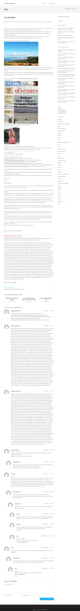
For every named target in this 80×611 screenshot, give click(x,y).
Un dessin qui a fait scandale (63, 35)
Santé (59, 196)
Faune (59, 140)
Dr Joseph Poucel (61, 130)
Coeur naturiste (9, 3)
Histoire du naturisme (62, 151)
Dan (58, 78)
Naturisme (39, 21)
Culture (59, 126)
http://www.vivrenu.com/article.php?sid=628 (28, 78)
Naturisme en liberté (61, 176)
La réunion (74, 8)
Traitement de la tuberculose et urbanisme (66, 31)
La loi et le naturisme (31, 21)
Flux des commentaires (62, 111)
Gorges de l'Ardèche (61, 149)
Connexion (60, 108)
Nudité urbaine (60, 180)
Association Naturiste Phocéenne (64, 124)
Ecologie (59, 133)
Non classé (60, 178)
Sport (59, 203)
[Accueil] (65, 8)
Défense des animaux (62, 128)
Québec (59, 192)
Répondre (52, 310)
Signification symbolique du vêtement (12, 298)
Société (59, 199)
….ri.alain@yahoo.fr (44, 518)
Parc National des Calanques (63, 183)
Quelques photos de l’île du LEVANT (68, 68)
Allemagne (60, 119)
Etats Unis (59, 137)
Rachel (59, 57)
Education (59, 135)
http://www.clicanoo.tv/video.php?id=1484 (24, 320)
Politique (59, 190)
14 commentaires (49, 21)
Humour (59, 153)
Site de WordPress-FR (62, 113)
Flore (59, 146)
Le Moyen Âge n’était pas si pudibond (65, 37)
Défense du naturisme (12, 282)
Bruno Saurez (9, 21)
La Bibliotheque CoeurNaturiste (63, 16)
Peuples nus (60, 187)
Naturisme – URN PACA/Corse (63, 174)
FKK (58, 144)
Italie (59, 155)
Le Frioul (59, 165)
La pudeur (60, 162)
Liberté (59, 169)
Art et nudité (60, 121)
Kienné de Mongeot (61, 158)
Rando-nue (60, 194)
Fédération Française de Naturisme (64, 142)
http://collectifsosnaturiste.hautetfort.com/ (41, 316)
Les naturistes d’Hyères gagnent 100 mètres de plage (29, 298)
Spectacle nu (60, 201)
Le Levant (59, 167)
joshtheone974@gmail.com (22, 542)
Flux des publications (62, 110)
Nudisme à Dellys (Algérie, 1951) (46, 298)
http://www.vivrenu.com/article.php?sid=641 (24, 315)
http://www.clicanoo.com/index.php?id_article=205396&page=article (31, 330)
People (59, 185)
